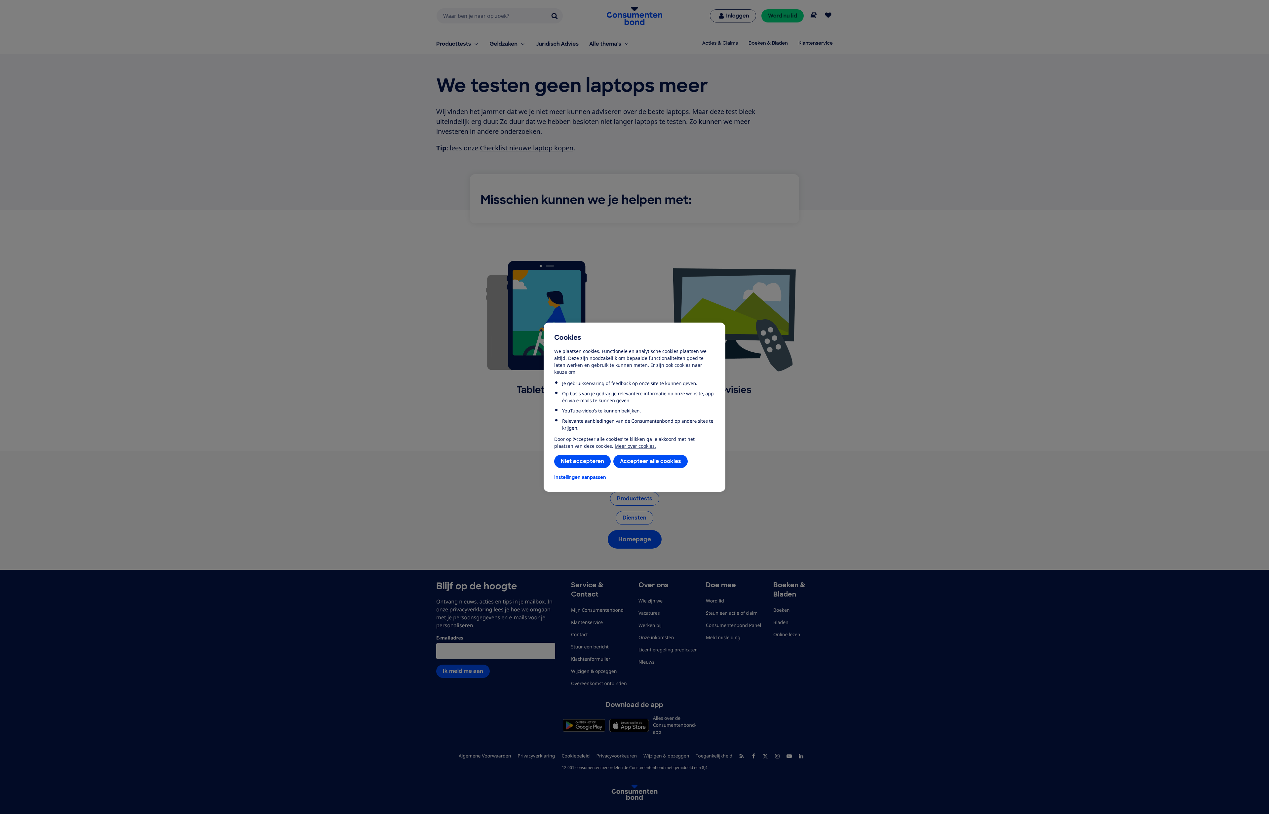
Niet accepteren (582, 461)
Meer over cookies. (635, 446)
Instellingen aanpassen (580, 477)
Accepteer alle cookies (650, 461)
